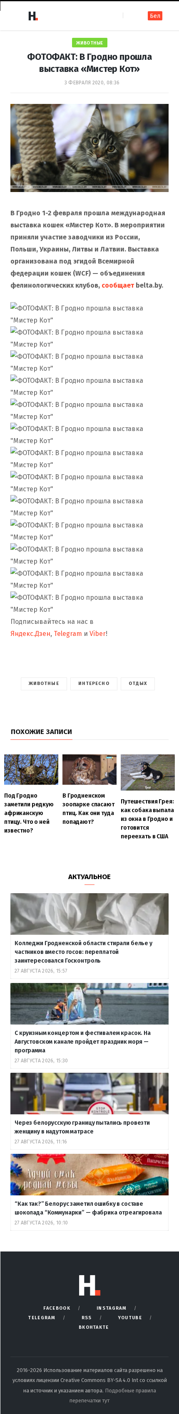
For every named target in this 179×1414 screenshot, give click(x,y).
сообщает (118, 285)
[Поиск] (130, 15)
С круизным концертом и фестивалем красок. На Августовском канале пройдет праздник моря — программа (83, 1042)
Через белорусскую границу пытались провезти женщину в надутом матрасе (82, 1127)
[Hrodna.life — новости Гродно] (33, 15)
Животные (89, 43)
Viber (98, 634)
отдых (138, 683)
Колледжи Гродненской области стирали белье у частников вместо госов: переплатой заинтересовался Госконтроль (84, 952)
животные (44, 683)
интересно (93, 683)
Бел (155, 16)
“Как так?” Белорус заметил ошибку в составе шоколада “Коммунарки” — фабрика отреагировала (88, 1208)
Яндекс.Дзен (30, 634)
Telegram (68, 634)
